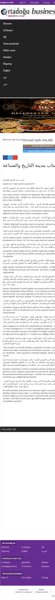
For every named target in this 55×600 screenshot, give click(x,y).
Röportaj (5, 551)
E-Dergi (46, 2)
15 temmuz (26, 566)
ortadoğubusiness (9, 566)
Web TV (22, 2)
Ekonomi (5, 547)
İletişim (41, 589)
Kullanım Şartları (41, 592)
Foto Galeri (34, 2)
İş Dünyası (25, 547)
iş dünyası (5, 562)
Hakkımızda (23, 589)
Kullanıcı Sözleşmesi (24, 592)
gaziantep (25, 562)
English (24, 551)
